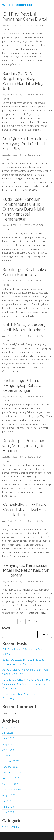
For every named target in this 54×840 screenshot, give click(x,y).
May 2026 (8, 744)
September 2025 (12, 789)
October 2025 (10, 784)
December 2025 (11, 772)
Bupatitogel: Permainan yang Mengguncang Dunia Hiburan (26, 445)
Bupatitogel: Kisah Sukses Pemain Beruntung (25, 271)
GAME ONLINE (11, 826)
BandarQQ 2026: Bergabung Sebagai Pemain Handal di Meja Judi (23, 80)
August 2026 (9, 727)
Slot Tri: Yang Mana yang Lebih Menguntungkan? (24, 327)
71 (28, 621)
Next (37, 621)
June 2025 (8, 806)
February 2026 (10, 761)
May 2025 (8, 812)
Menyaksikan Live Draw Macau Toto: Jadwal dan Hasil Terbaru (24, 509)
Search (6, 628)
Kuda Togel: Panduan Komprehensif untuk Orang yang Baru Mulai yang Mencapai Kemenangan (23, 208)
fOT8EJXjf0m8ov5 (33, 25)
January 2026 (10, 766)
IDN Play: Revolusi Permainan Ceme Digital (24, 16)
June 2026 (8, 738)
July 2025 (7, 801)
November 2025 (11, 778)
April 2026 (8, 749)
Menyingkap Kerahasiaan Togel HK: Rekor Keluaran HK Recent (25, 570)
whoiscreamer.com (18, 4)
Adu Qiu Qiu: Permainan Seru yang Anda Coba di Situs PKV (24, 143)
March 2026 (9, 755)
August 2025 (9, 795)
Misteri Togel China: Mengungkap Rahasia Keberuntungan (21, 385)
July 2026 (7, 732)
